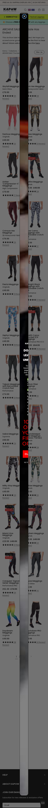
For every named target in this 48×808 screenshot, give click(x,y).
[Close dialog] (24, 16)
